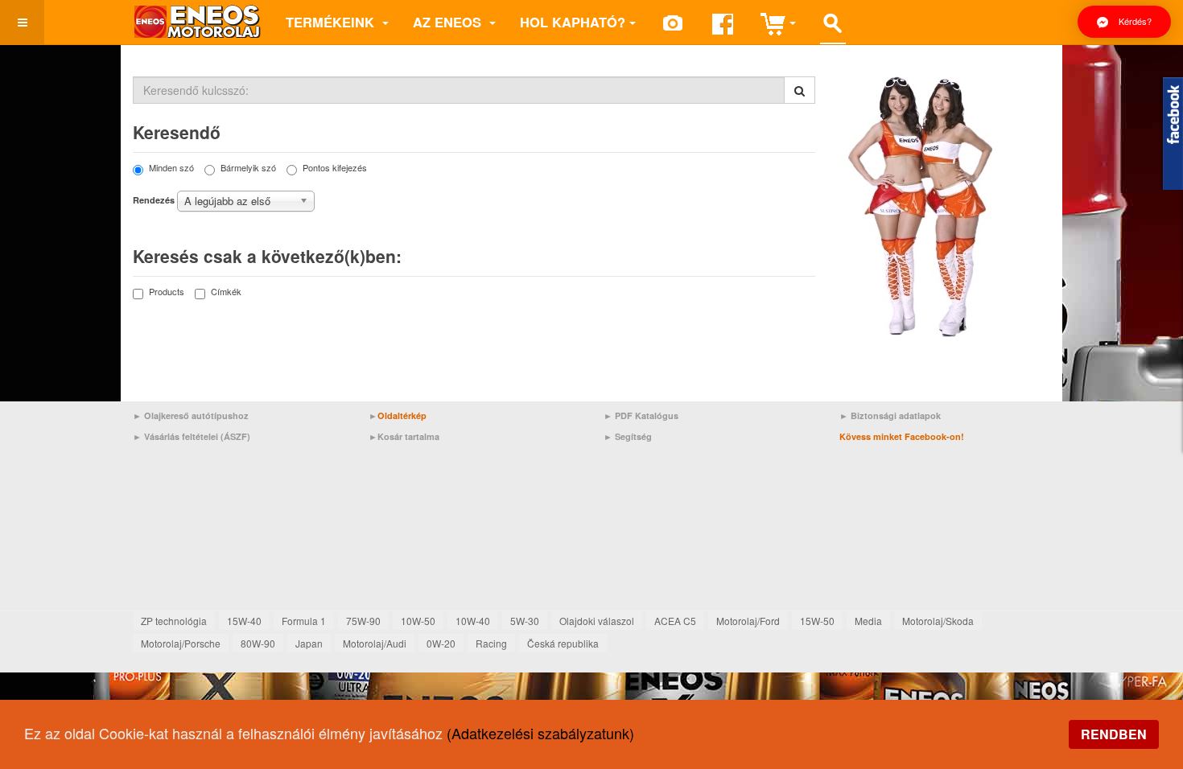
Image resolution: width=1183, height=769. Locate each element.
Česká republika (563, 643)
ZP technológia (174, 620)
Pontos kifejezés (335, 168)
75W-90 (363, 620)
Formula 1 (304, 620)
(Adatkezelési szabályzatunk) (540, 732)
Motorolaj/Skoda (938, 620)
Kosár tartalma (408, 436)
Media (868, 620)
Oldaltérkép (402, 415)
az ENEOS (449, 21)
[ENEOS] (197, 22)
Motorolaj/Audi (374, 643)
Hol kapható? (572, 21)
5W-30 (524, 620)
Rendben (1114, 734)
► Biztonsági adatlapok (890, 415)
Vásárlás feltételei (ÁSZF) (197, 436)
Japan (309, 643)
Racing (491, 643)
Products (166, 292)
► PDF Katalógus (641, 415)
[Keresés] (799, 90)
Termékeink (332, 21)
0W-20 (441, 643)
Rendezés (154, 200)
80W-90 (258, 643)
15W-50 (817, 620)
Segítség (633, 436)
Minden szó (171, 168)
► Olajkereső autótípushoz (191, 415)
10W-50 (418, 620)
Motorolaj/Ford (748, 620)
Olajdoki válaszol (596, 620)
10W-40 (472, 620)
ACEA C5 (675, 620)
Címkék (226, 292)
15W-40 (244, 620)
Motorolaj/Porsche (181, 643)
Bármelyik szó (248, 168)
